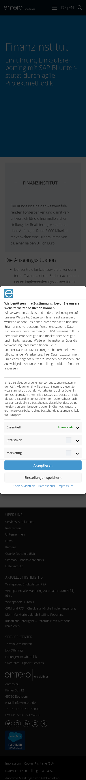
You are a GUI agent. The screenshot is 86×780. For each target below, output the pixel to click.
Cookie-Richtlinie (24, 486)
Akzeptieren (43, 465)
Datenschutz (46, 486)
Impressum (65, 486)
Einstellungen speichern (43, 477)
